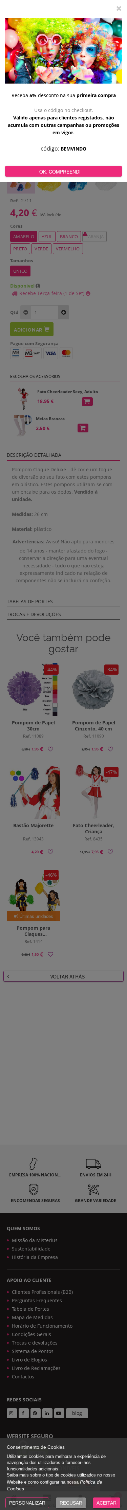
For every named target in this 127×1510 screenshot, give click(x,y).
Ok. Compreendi (60, 171)
